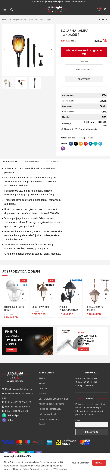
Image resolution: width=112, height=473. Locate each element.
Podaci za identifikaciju (50, 409)
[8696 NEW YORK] (42, 291)
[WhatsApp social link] (95, 144)
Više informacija (81, 463)
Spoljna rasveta (19, 19)
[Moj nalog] (105, 9)
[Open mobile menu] (5, 9)
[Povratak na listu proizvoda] (103, 19)
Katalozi (43, 393)
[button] (5, 49)
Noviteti (42, 383)
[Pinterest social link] (86, 144)
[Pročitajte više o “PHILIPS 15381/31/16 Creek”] (23, 293)
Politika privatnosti (47, 414)
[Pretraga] (11, 9)
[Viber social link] (63, 148)
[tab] (10, 162)
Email (77, 420)
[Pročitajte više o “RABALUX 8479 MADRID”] (106, 293)
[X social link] (76, 144)
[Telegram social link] (100, 144)
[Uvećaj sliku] (7, 70)
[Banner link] (27, 341)
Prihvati (99, 463)
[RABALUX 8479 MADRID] (97, 291)
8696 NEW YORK (40, 307)
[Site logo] (55, 9)
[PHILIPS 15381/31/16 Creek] (14, 291)
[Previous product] (99, 19)
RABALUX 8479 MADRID (95, 308)
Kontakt (42, 424)
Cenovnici (43, 388)
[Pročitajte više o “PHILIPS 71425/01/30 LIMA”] (78, 293)
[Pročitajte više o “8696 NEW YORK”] (50, 293)
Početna (5, 19)
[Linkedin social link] (91, 144)
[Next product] (106, 19)
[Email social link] (81, 144)
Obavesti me (84, 79)
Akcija (42, 378)
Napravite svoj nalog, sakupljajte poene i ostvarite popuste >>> (54, 1)
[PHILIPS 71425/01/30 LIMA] (69, 291)
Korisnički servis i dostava (51, 404)
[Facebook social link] (71, 144)
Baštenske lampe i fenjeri (40, 19)
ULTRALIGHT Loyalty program (53, 399)
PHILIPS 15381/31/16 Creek (14, 308)
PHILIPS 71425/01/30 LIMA (68, 308)
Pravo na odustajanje (49, 419)
